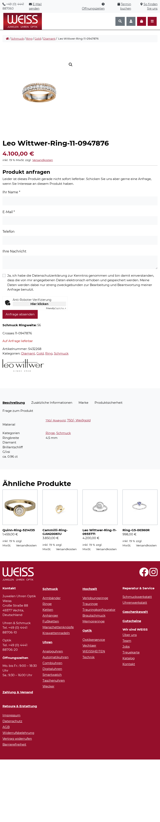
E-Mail (8, 212)
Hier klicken (39, 304)
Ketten (47, 610)
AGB (6, 727)
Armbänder (51, 598)
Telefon (8, 232)
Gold (38, 38)
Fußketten (50, 621)
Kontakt (128, 664)
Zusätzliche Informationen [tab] (51, 403)
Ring (29, 38)
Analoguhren (52, 651)
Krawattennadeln (56, 633)
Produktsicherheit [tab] (108, 403)
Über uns (129, 635)
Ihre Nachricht (14, 251)
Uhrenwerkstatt (134, 603)
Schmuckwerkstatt (137, 597)
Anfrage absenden (20, 314)
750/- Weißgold (79, 420)
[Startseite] (7, 39)
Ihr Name (11, 192)
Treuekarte (131, 652)
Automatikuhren (55, 657)
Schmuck (17, 38)
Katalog (128, 658)
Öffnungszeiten (93, 8)
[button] (70, 64)
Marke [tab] (83, 403)
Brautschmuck (93, 615)
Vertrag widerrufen (17, 739)
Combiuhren (52, 663)
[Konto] (130, 21)
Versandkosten (42, 160)
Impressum (11, 715)
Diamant (49, 38)
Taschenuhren (53, 680)
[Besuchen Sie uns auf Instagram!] (153, 574)
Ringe (50, 433)
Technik (88, 657)
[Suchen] (120, 21)
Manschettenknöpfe (58, 627)
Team (126, 641)
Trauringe (90, 604)
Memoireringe (93, 621)
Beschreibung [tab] (13, 403)
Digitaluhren (52, 669)
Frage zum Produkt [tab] (17, 411)
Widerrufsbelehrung (18, 733)
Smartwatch (52, 675)
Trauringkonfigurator (98, 610)
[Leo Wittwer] (23, 365)
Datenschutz (12, 721)
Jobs (126, 646)
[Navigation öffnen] (152, 21)
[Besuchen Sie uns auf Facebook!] (144, 574)
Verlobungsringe (95, 598)
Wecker (48, 686)
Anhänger (50, 615)
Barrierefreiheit (14, 744)
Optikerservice (93, 640)
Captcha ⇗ (56, 308)
